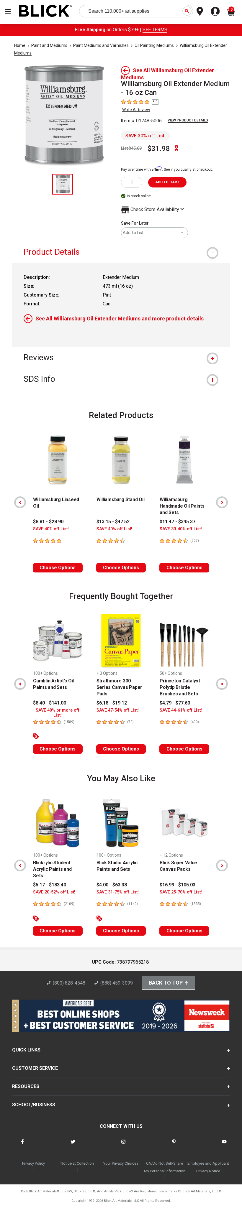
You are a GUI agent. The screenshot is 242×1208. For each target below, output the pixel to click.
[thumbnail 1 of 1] (62, 184)
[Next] (222, 502)
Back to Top (166, 983)
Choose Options (58, 567)
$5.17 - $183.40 (49, 885)
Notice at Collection (77, 1163)
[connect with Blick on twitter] (73, 1145)
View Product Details (188, 120)
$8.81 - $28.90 (48, 521)
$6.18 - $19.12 (112, 703)
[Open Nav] (8, 11)
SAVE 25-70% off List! (181, 892)
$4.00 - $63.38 (112, 885)
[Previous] (20, 502)
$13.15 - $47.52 (113, 521)
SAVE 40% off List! (51, 528)
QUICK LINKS (26, 1050)
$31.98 (159, 148)
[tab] (121, 252)
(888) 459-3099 (116, 983)
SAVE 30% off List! (145, 136)
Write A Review (136, 109)
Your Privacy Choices (120, 1163)
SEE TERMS (155, 29)
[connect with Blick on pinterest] (174, 1145)
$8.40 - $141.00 (49, 703)
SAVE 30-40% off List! (181, 528)
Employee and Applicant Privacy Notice (208, 1167)
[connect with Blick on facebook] (22, 1145)
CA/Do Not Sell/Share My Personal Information (164, 1167)
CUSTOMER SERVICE (35, 1068)
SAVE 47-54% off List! (118, 710)
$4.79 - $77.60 (175, 703)
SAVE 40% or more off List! (57, 713)
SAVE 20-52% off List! (54, 892)
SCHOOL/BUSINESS (33, 1104)
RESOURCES (25, 1086)
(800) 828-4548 (69, 983)
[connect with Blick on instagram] (123, 1145)
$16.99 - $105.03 (177, 885)
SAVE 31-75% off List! (118, 892)
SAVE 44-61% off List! (181, 710)
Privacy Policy (33, 1163)
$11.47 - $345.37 (177, 521)
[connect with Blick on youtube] (224, 1145)
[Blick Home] (45, 11)
